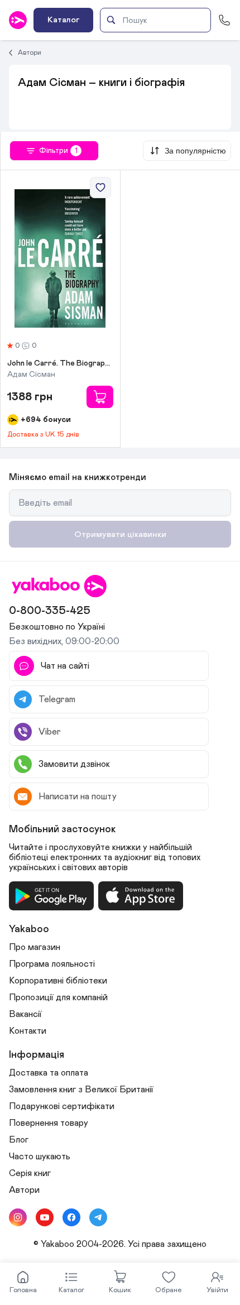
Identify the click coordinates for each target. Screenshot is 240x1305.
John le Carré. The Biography (60, 363)
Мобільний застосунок (62, 829)
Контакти (27, 1030)
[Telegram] (98, 1217)
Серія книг (30, 1173)
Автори (29, 52)
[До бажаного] (100, 187)
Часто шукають (39, 1156)
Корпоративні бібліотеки (58, 980)
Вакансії (25, 1014)
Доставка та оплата (48, 1072)
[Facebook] (71, 1217)
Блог (18, 1139)
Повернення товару (48, 1123)
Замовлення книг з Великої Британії (81, 1089)
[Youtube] (45, 1217)
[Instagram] (18, 1217)
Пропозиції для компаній (58, 997)
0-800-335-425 (49, 610)
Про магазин (34, 947)
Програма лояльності (52, 963)
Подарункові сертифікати (61, 1106)
